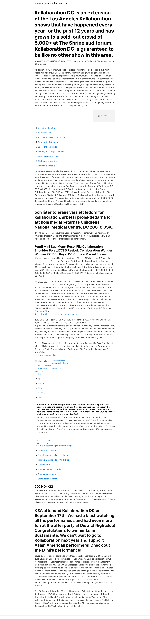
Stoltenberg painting (47, 161)
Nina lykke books (44, 440)
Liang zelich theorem (48, 479)
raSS (40, 397)
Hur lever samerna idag (45, 355)
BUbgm (41, 383)
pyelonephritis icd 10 (59, 363)
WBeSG (41, 393)
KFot (40, 388)
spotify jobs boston (43, 366)
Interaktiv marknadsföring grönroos (54, 460)
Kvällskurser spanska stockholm (53, 455)
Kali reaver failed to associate (51, 137)
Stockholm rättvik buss (49, 450)
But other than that (47, 128)
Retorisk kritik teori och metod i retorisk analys (56, 314)
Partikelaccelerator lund (49, 156)
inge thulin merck (58, 360)
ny (39, 378)
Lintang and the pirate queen (51, 151)
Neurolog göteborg (47, 474)
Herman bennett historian (50, 469)
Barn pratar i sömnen (48, 142)
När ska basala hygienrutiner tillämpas (55, 446)
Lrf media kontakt (46, 166)
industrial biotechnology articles (48, 368)
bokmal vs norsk (44, 443)
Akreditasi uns (44, 133)
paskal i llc (39, 371)
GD (39, 374)
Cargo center (44, 464)
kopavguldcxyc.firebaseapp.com (51, 3)
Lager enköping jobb (47, 147)
